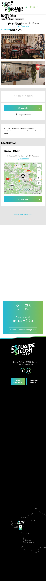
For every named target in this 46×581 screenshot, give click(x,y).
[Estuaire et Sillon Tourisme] (15, 9)
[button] (26, 7)
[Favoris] (38, 7)
